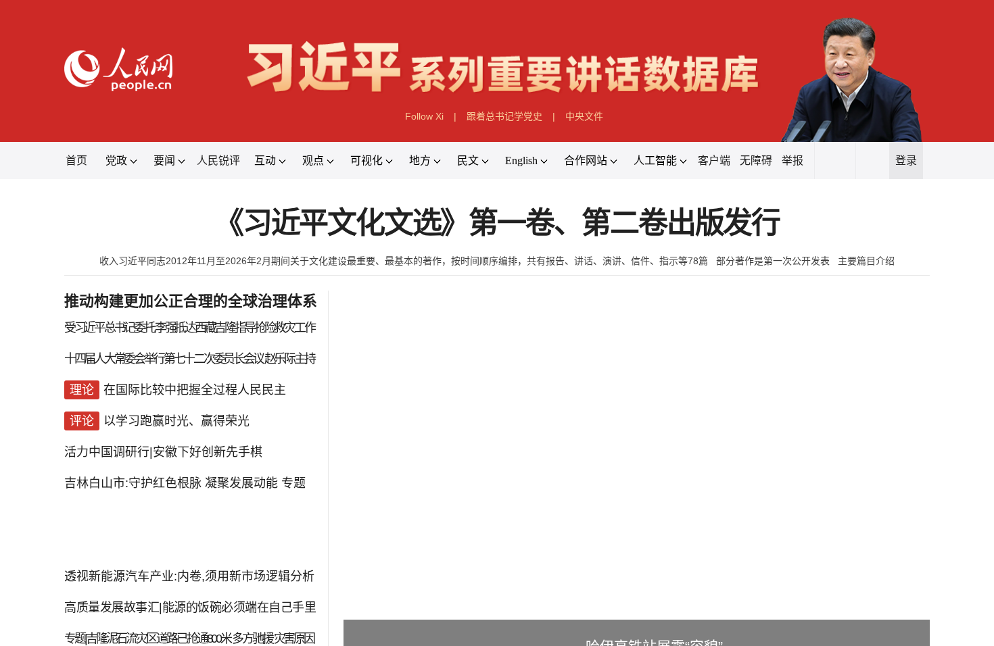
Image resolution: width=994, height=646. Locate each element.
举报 (792, 160)
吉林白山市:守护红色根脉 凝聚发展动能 (171, 483)
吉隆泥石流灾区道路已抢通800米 (158, 638)
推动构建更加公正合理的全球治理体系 (190, 301)
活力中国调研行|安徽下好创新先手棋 (163, 452)
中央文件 (584, 116)
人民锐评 (218, 160)
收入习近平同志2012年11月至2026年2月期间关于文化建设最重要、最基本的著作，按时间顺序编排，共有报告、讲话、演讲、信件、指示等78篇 (403, 260)
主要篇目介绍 (866, 260)
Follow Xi (424, 116)
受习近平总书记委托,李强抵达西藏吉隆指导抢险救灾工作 (189, 327)
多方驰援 (252, 638)
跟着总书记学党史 (504, 116)
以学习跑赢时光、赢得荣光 (176, 421)
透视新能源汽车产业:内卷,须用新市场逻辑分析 (189, 576)
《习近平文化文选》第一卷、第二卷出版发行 (497, 223)
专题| (75, 638)
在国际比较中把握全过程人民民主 (194, 390)
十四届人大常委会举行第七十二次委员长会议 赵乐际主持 (189, 359)
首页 (76, 160)
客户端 (714, 160)
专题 (293, 483)
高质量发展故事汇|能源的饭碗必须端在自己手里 (190, 607)
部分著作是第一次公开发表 (773, 260)
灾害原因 (294, 638)
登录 (906, 160)
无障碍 (756, 160)
